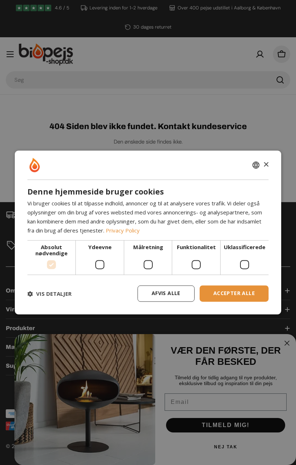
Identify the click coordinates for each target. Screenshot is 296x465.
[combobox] (256, 164)
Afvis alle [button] (166, 293)
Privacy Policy (123, 230)
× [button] (266, 164)
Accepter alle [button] (234, 293)
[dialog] (148, 232)
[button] (49, 294)
